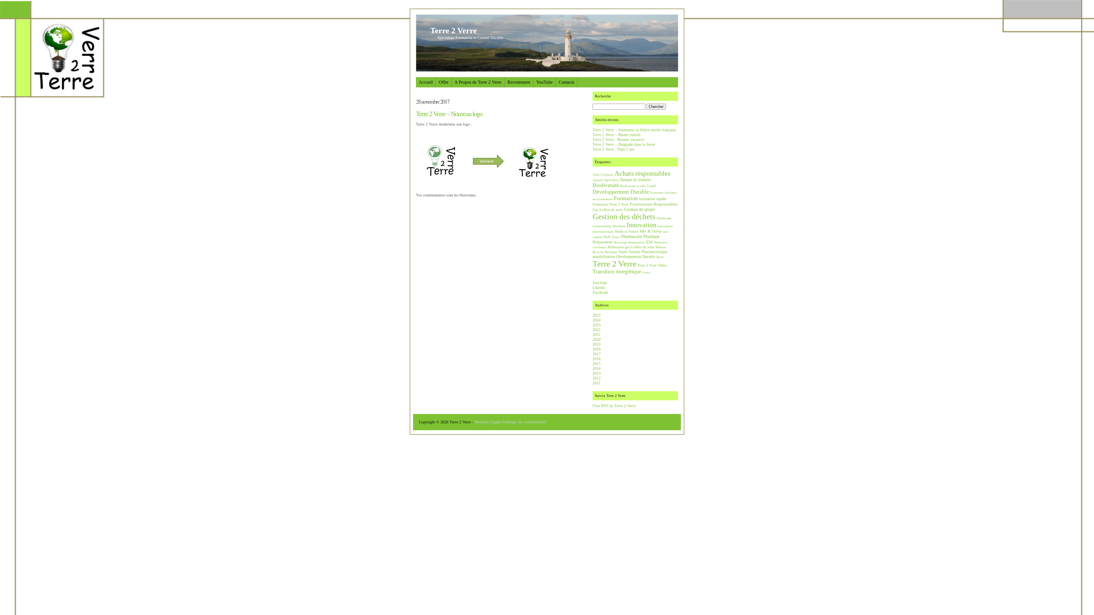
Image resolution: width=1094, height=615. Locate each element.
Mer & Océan (651, 231)
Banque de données (635, 179)
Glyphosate (664, 218)
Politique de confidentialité (524, 422)
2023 (597, 325)
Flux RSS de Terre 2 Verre (614, 405)
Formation (626, 198)
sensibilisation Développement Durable (624, 256)
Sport (660, 257)
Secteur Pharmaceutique (647, 251)
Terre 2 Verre (453, 30)
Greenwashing (602, 226)
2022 (597, 329)
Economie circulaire (663, 192)
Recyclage (620, 242)
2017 (597, 354)
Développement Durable (621, 191)
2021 (597, 334)
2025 (597, 315)
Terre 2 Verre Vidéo (652, 265)
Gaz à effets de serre (608, 210)
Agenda (598, 180)
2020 (597, 339)
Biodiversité (606, 185)
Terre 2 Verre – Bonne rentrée (617, 134)
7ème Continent (603, 174)
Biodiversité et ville (632, 186)
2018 (597, 349)
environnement (603, 199)
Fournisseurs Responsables (654, 204)
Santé (623, 251)
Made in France (627, 231)
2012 (597, 378)
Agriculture (611, 180)
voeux (646, 272)
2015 (597, 363)
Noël (607, 237)
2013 (597, 373)
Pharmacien (631, 236)
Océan (616, 237)
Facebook (600, 292)
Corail (651, 186)
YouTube (544, 82)
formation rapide (652, 198)
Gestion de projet (639, 209)
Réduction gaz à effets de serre (631, 247)
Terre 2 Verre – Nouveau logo (449, 113)
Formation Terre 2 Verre (611, 204)
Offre (443, 82)
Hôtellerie (619, 226)
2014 (597, 368)
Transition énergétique (617, 271)
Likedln (599, 287)
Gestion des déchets (624, 216)
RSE (649, 242)
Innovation (641, 225)
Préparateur (603, 241)
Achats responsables (642, 173)
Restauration (636, 242)
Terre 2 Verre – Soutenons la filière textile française (634, 130)
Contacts (566, 82)
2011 (596, 383)
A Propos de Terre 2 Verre (477, 82)
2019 (597, 344)
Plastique (651, 236)
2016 (597, 358)
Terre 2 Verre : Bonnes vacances (618, 139)
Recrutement (518, 82)
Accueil (426, 82)
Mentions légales (489, 422)
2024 (597, 320)
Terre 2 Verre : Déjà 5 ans (613, 149)
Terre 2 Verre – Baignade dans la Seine (624, 144)
